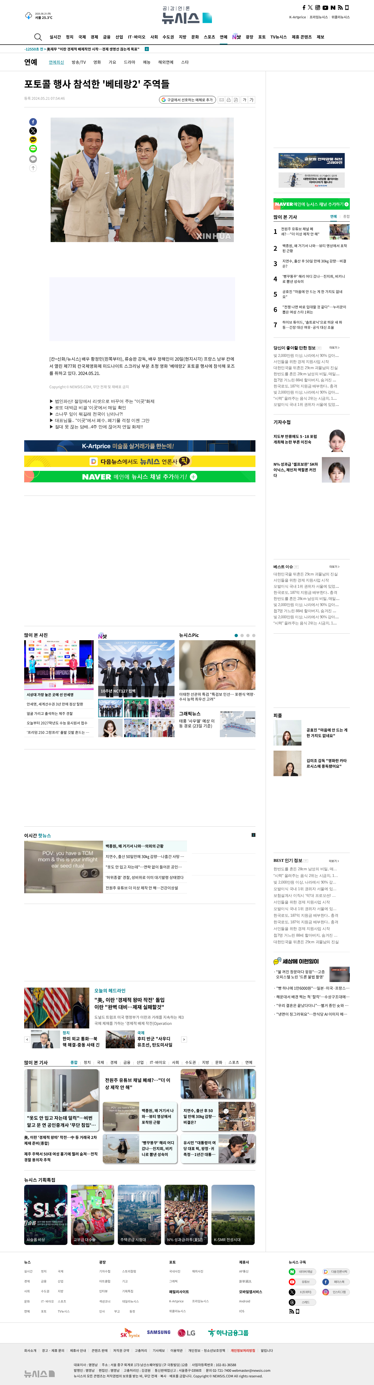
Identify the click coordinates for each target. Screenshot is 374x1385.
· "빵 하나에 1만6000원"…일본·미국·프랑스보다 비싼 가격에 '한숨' (312, 988)
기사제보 (159, 1350)
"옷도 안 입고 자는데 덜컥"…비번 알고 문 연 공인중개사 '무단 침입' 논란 (60, 1121)
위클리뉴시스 (341, 17)
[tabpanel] (217, 672)
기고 (125, 1281)
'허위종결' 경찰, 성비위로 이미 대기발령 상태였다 (145, 877)
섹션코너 (104, 1301)
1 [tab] (236, 635)
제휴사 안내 (78, 1350)
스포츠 (209, 37)
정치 (70, 37)
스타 (185, 62)
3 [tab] (248, 635)
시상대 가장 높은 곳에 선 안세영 (50, 694)
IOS (241, 1311)
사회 (154, 37)
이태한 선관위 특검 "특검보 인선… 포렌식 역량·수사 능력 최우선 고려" (217, 697)
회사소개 (30, 1350)
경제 (94, 37)
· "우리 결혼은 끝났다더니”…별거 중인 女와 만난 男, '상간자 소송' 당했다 (312, 1005)
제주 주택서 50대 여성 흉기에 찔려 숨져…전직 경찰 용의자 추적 (61, 1157)
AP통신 (244, 1271)
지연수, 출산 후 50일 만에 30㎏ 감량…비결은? (199, 1116)
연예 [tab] (333, 216)
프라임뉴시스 (319, 17)
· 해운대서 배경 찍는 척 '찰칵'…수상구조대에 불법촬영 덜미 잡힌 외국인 (312, 996)
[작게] (244, 100)
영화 (97, 62)
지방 (182, 37)
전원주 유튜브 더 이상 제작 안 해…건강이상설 (142, 888)
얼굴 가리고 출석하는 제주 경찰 (50, 713)
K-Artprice (297, 17)
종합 (74, 1062)
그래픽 (173, 1281)
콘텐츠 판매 (100, 1350)
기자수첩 (282, 422)
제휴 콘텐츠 (302, 37)
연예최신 (56, 62)
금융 (107, 37)
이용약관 (176, 1350)
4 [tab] (253, 635)
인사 (102, 1311)
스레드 (305, 1302)
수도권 (168, 37)
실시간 (55, 37)
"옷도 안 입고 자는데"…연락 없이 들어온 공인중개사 (145, 867)
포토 (262, 37)
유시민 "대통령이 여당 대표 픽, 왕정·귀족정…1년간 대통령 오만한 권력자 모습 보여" (199, 1148)
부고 (117, 1311)
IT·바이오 (137, 37)
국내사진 (174, 1271)
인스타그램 (339, 1292)
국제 (82, 37)
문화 (195, 37)
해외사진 (197, 1271)
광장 (249, 37)
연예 (223, 37)
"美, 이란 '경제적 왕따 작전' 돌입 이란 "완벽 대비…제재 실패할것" (129, 1003)
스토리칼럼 (129, 1271)
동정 (132, 1311)
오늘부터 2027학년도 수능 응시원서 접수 (57, 722)
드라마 (129, 62)
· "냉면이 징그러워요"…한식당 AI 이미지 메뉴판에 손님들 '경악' (312, 1014)
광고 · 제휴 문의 (53, 1350)
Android (244, 1301)
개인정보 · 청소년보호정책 (206, 1350)
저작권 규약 (121, 1350)
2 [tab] (242, 635)
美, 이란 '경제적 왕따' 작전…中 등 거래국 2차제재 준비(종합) (60, 1140)
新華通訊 (245, 1281)
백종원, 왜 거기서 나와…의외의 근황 (134, 846)
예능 (147, 62)
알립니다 (267, 1350)
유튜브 (305, 1281)
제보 (320, 37)
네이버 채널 (305, 1271)
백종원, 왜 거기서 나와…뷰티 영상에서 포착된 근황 (158, 1116)
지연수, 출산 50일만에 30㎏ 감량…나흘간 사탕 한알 (145, 856)
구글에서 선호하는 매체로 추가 (190, 99)
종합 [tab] (346, 216)
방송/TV (79, 62)
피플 (278, 715)
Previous (27, 1039)
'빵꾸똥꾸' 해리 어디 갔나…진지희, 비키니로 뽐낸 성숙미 (158, 1148)
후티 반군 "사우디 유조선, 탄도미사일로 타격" (154, 1044)
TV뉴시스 (278, 37)
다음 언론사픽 (339, 1271)
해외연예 (166, 62)
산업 (119, 37)
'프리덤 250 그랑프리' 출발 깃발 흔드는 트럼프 (60, 732)
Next (184, 1039)
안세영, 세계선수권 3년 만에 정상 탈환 (55, 704)
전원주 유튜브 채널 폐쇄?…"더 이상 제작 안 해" (137, 1084)
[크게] (251, 100)
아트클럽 (104, 1281)
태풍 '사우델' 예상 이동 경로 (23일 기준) (197, 723)
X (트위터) (305, 1292)
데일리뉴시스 (130, 1301)
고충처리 (141, 1350)
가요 (112, 62)
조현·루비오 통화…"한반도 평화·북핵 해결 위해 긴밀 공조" (79, 49)
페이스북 (339, 1281)
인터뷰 (103, 1291)
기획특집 (127, 1291)
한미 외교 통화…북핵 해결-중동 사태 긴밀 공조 (81, 1044)
